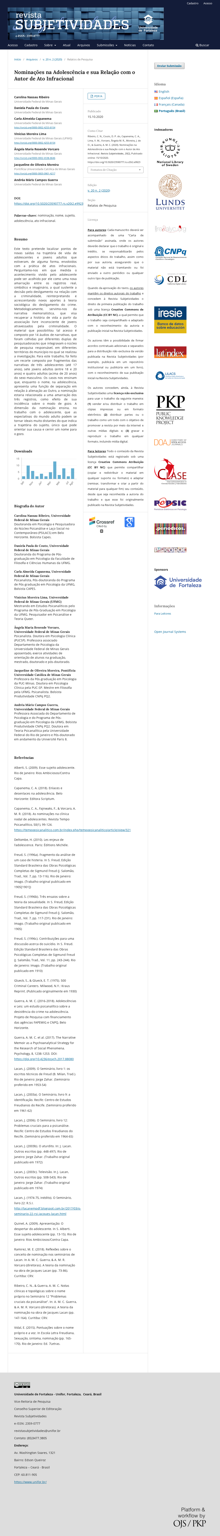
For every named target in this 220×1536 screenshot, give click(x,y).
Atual (66, 45)
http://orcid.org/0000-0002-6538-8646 (34, 158)
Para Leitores (162, 613)
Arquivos (83, 45)
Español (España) (171, 98)
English (164, 91)
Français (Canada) (171, 104)
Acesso (13, 45)
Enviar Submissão (169, 66)
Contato (148, 45)
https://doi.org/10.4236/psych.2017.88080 (44, 1059)
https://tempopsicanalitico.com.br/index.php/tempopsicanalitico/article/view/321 (72, 830)
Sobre (48, 45)
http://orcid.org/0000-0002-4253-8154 (34, 127)
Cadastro (30, 45)
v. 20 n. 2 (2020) (52, 59)
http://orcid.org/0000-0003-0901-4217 (34, 173)
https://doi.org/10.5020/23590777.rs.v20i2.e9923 (48, 203)
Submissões (106, 45)
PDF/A (98, 96)
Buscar (204, 45)
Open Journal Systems (170, 632)
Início (17, 59)
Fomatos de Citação (104, 170)
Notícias (130, 45)
